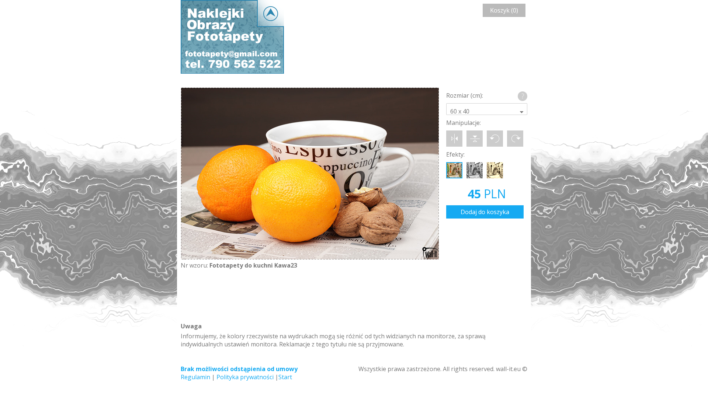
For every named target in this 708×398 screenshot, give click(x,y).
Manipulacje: (463, 123)
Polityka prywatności (245, 377)
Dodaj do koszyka (485, 212)
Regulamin (195, 377)
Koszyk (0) (504, 10)
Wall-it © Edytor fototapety (232, 37)
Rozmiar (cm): (464, 95)
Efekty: (455, 154)
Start (285, 377)
